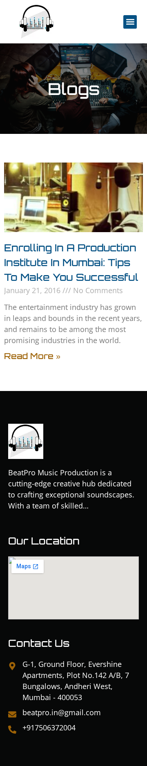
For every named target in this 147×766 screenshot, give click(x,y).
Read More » (32, 356)
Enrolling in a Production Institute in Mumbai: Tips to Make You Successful (71, 262)
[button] (130, 22)
